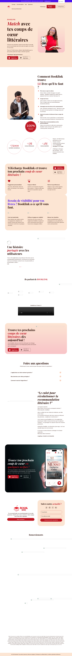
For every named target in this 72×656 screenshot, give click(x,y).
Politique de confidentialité (41, 654)
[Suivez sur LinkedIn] (56, 508)
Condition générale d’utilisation (54, 654)
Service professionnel (16, 8)
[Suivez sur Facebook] (53, 508)
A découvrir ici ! (48, 1)
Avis (26, 4)
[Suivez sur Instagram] (50, 508)
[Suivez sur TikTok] (46, 508)
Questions (30, 4)
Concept (13, 4)
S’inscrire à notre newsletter (51, 520)
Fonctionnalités (20, 4)
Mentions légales (31, 654)
